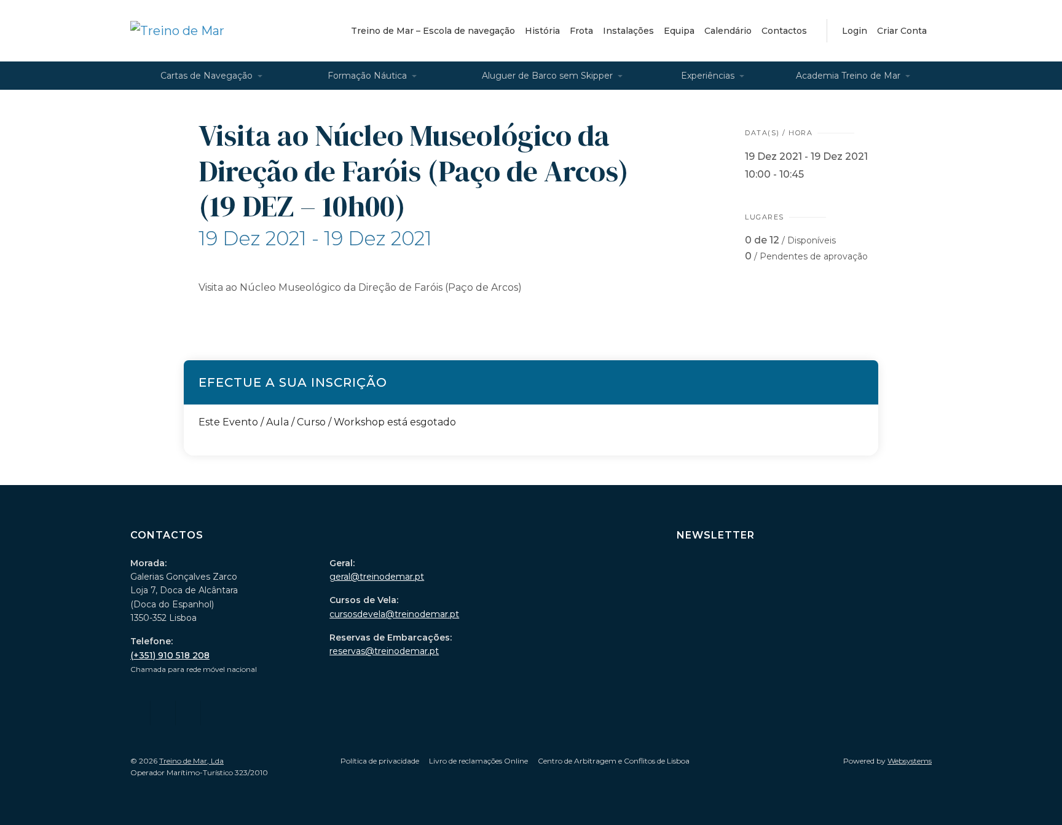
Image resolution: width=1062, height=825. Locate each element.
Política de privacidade (379, 760)
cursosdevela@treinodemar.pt (394, 614)
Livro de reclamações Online (478, 760)
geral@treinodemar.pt (376, 576)
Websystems (909, 760)
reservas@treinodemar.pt (384, 651)
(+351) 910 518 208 (170, 655)
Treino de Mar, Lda (191, 760)
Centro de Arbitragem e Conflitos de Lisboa (614, 760)
